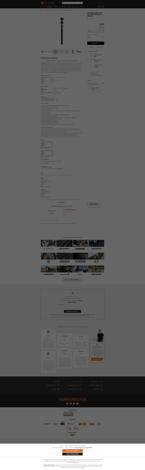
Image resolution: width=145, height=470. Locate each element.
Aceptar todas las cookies (71, 450)
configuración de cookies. (83, 447)
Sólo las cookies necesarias (72, 454)
